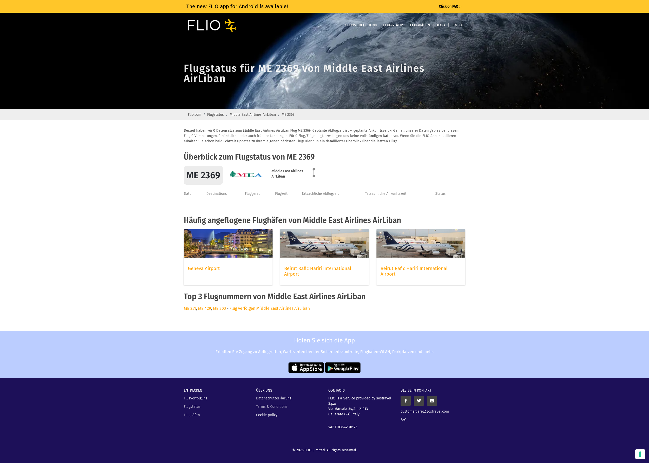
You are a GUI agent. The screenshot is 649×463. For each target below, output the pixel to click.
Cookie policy (267, 415)
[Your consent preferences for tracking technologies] (640, 454)
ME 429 (204, 308)
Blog (440, 25)
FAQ (404, 420)
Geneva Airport (204, 268)
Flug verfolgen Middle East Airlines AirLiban (269, 308)
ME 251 (190, 308)
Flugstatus (393, 25)
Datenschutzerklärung (273, 398)
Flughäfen (420, 25)
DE (461, 25)
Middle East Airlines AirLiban (253, 114)
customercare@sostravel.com (425, 411)
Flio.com (194, 114)
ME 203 (219, 308)
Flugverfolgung (361, 25)
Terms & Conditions (271, 406)
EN (455, 25)
